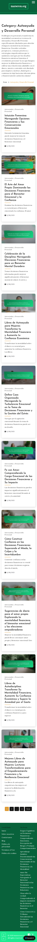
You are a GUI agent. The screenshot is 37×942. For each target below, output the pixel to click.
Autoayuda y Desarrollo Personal (14, 110)
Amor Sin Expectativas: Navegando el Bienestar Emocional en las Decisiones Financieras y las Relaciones (26, 881)
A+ (4, 935)
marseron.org (18, 6)
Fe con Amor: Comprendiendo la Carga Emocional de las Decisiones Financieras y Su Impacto (18, 476)
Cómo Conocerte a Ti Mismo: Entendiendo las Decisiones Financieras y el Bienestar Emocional (27, 919)
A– (4, 939)
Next (28, 809)
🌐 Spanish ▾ (29, 938)
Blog (3, 841)
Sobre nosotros (8, 834)
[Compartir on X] (32, 935)
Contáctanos (7, 837)
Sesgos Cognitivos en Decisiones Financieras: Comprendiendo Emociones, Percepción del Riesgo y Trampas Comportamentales (27, 839)
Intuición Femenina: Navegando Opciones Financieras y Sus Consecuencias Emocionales (17, 121)
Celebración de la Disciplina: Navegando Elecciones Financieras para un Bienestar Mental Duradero (18, 260)
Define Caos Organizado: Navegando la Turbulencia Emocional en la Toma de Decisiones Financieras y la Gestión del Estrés (18, 404)
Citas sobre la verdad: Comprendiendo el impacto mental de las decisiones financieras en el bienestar (27, 900)
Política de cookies (9, 853)
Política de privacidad (6, 845)
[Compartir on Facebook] (29, 935)
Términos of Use (8, 850)
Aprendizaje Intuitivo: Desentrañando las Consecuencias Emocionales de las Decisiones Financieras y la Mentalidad (27, 860)
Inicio (4, 831)
